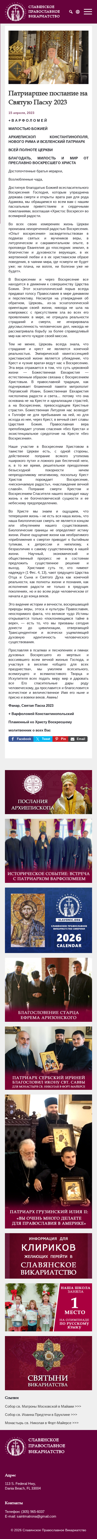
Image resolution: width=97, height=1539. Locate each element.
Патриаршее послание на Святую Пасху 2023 (48, 97)
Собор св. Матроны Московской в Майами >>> (43, 1406)
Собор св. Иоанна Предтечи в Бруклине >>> (41, 1415)
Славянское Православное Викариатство (40, 1445)
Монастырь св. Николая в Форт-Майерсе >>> (42, 1423)
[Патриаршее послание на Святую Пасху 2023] (48, 82)
